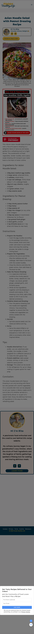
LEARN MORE (17, 471)
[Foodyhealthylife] (8, 5)
